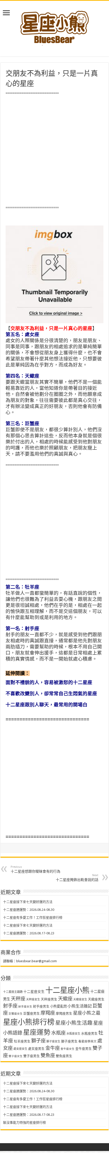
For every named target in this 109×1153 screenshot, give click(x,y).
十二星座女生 (34, 992)
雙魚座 (48, 1055)
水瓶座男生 (89, 1033)
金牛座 (52, 1048)
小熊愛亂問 (58, 1006)
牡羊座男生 (22, 1041)
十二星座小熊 (67, 990)
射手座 (10, 1006)
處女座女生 (20, 1049)
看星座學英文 (87, 1041)
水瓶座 (58, 1033)
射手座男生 (41, 1006)
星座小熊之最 (86, 1013)
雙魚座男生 (64, 1056)
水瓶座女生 (73, 1033)
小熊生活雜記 (79, 1006)
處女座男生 (36, 1049)
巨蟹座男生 (31, 1013)
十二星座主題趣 (13, 992)
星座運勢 (36, 1032)
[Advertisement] (54, 150)
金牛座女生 (68, 1049)
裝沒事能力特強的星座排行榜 (24, 1122)
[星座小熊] (54, 25)
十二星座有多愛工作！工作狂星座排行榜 (32, 917)
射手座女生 (25, 1006)
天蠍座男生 (96, 999)
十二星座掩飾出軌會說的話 (77, 878)
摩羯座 (48, 1013)
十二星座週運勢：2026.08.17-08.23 (28, 933)
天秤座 (18, 999)
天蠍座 (65, 999)
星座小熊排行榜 (29, 1022)
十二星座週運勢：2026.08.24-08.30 (28, 910)
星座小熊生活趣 (74, 1023)
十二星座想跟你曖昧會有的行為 (35, 869)
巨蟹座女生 (16, 1013)
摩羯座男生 (64, 1013)
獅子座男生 (69, 1041)
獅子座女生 (53, 1041)
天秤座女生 (33, 999)
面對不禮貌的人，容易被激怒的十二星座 (49, 682)
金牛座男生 (83, 1049)
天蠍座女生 (80, 999)
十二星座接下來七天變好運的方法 (27, 902)
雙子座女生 (16, 1056)
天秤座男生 (49, 999)
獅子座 (38, 1041)
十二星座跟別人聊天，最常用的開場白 (46, 704)
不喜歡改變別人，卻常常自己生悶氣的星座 (51, 693)
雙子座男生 (31, 1056)
